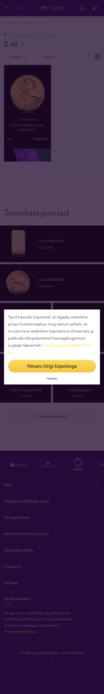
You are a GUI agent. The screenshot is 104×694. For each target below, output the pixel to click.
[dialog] (52, 347)
